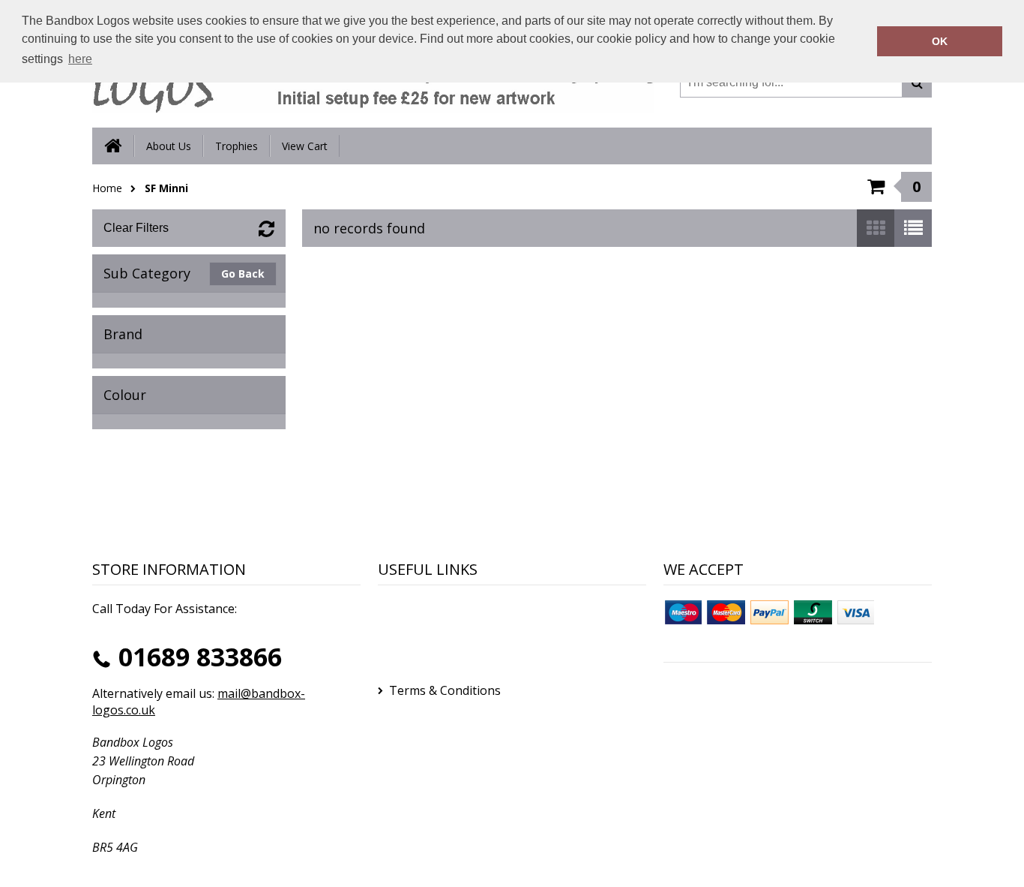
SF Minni (166, 188)
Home (107, 188)
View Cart (305, 146)
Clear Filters (136, 227)
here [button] (80, 59)
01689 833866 (200, 656)
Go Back (243, 273)
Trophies (236, 146)
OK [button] (940, 41)
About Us (168, 146)
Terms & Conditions (445, 690)
